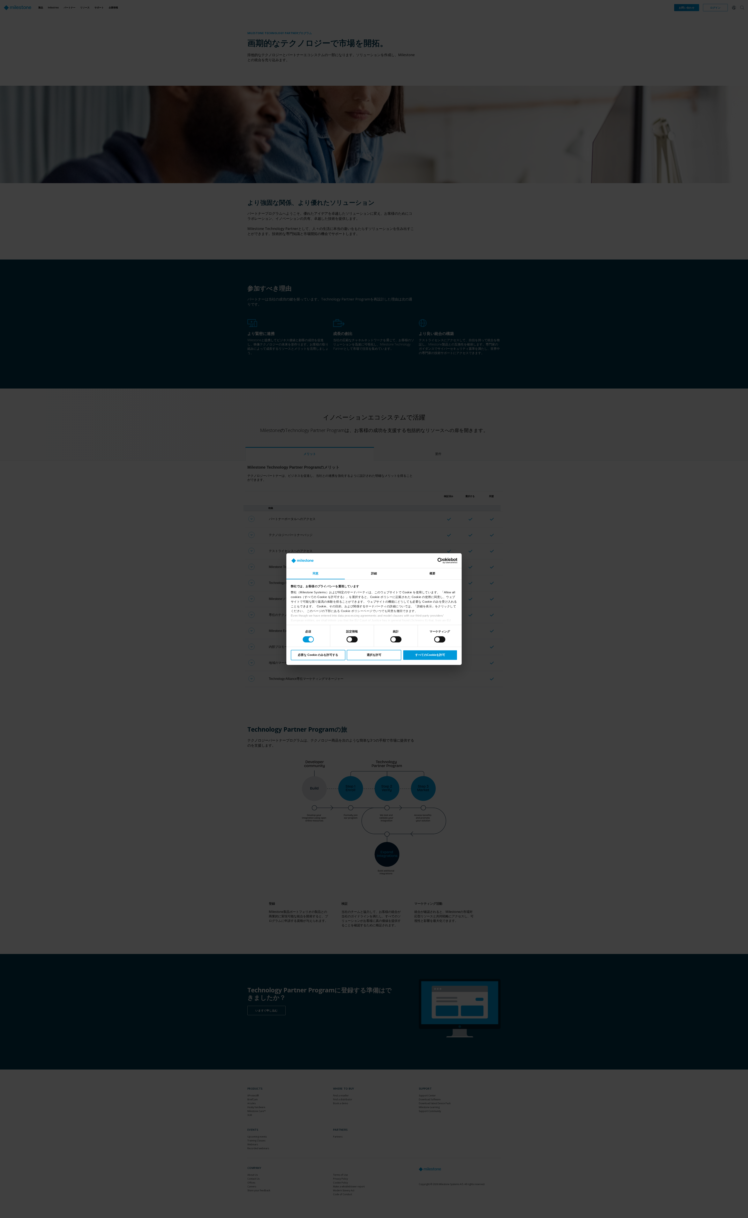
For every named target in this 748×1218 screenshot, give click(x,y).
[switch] (352, 639)
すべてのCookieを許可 (430, 655)
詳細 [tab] (374, 573)
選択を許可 (374, 655)
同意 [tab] (315, 573)
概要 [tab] (432, 573)
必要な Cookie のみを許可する (318, 655)
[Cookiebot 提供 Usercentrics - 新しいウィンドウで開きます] (440, 561)
